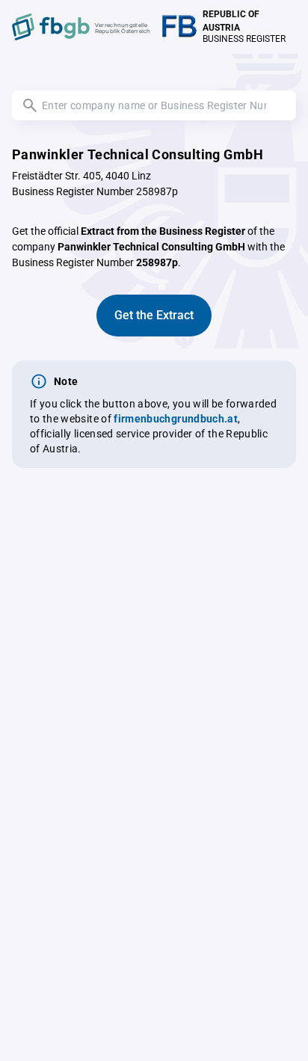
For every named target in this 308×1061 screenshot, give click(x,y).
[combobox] (154, 105)
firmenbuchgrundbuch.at (176, 419)
